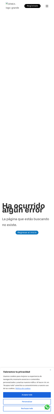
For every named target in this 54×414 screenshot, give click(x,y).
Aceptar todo (27, 395)
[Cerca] (51, 369)
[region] (27, 391)
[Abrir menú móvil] (47, 6)
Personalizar (27, 402)
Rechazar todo (27, 408)
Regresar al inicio (27, 232)
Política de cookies (23, 388)
